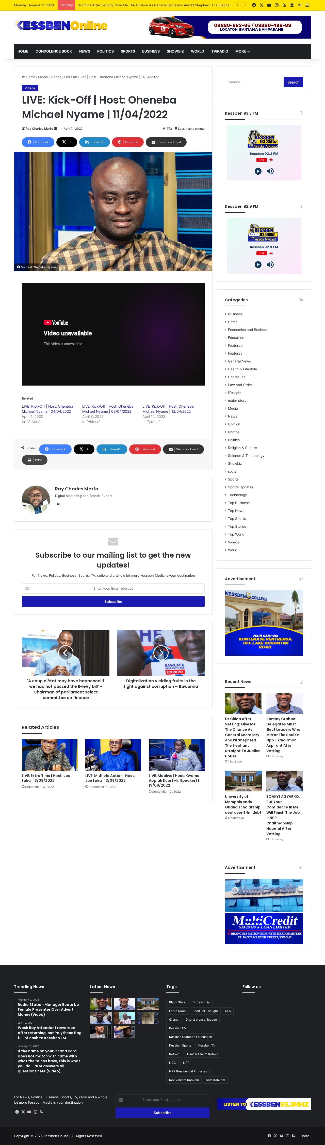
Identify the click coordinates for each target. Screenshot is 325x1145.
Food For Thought (205, 1011)
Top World (236, 534)
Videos (56, 77)
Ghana (173, 1019)
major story (237, 401)
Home (23, 51)
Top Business (239, 503)
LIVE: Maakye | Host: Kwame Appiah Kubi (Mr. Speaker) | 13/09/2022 (174, 780)
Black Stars (177, 1002)
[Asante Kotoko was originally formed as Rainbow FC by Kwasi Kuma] (148, 1018)
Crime (233, 322)
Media (43, 77)
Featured (235, 345)
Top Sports (237, 519)
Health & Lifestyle (242, 369)
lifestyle (234, 393)
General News (239, 361)
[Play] (258, 171)
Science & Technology (246, 456)
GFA (228, 1011)
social (232, 471)
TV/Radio (219, 51)
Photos (233, 432)
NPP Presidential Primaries (188, 1071)
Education (236, 338)
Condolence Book (54, 51)
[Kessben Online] (61, 25)
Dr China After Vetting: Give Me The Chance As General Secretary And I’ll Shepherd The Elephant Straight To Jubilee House (243, 737)
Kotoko (174, 1054)
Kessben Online (56, 1136)
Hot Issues (236, 377)
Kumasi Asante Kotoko (202, 1054)
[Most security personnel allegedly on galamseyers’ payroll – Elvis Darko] (124, 1018)
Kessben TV (206, 1045)
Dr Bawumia (201, 1002)
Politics (105, 51)
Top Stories (237, 526)
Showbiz (175, 51)
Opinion (234, 424)
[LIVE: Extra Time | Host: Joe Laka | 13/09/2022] (50, 755)
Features (235, 353)
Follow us (251, 986)
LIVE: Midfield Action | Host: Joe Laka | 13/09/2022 (110, 778)
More (240, 51)
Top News (236, 511)
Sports (128, 51)
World (197, 51)
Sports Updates (240, 487)
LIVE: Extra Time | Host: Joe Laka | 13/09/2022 (46, 778)
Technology (237, 495)
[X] (23, 1112)
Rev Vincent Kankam (184, 1080)
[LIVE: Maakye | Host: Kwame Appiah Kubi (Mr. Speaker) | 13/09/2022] (177, 755)
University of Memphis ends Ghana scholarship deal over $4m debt (243, 804)
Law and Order (240, 385)
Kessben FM (178, 1028)
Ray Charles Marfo (39, 128)
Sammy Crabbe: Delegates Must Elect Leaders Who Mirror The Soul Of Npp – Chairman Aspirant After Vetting (165, 5)
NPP (186, 1063)
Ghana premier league (201, 1019)
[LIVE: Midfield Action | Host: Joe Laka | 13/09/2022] (113, 755)
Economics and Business (248, 330)
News (84, 51)
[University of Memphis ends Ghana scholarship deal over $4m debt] (243, 781)
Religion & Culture (242, 448)
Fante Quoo (177, 1011)
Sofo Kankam (215, 1080)
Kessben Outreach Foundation (190, 1037)
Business (151, 51)
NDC (172, 1063)
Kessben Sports (180, 1045)
